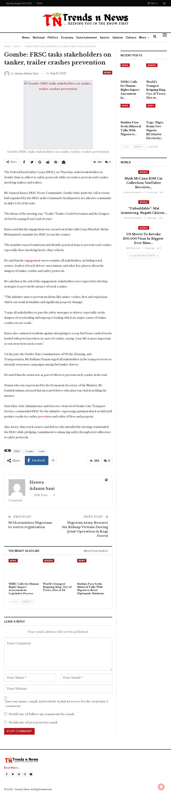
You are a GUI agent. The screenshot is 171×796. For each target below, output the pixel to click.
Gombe (29, 451)
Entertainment (86, 37)
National (39, 37)
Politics (53, 37)
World (144, 172)
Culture (131, 37)
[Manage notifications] (161, 787)
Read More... (12, 767)
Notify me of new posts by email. (33, 722)
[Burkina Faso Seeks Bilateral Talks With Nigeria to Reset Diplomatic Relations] (92, 569)
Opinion (117, 37)
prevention (45, 416)
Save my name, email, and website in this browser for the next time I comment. (56, 704)
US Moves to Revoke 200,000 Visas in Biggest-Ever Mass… (143, 238)
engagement (32, 260)
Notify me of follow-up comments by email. (42, 714)
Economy (67, 37)
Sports (104, 37)
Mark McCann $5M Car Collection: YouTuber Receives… (143, 183)
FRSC (17, 451)
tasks (42, 451)
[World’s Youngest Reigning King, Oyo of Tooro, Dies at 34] (58, 569)
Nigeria (48, 561)
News (39, 3)
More (142, 37)
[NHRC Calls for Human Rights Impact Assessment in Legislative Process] (24, 569)
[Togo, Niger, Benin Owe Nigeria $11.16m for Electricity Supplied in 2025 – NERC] (156, 111)
